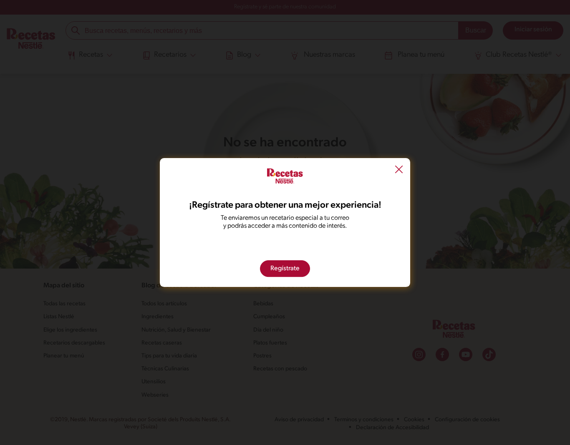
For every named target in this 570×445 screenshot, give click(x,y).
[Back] (399, 170)
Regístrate (285, 268)
